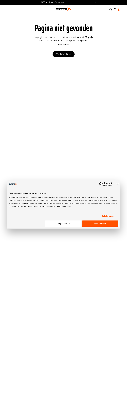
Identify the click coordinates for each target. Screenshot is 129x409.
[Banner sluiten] (117, 184)
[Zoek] (111, 9)
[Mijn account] (115, 9)
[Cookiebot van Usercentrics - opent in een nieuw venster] (101, 184)
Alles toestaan (100, 223)
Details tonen (108, 216)
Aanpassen (62, 223)
